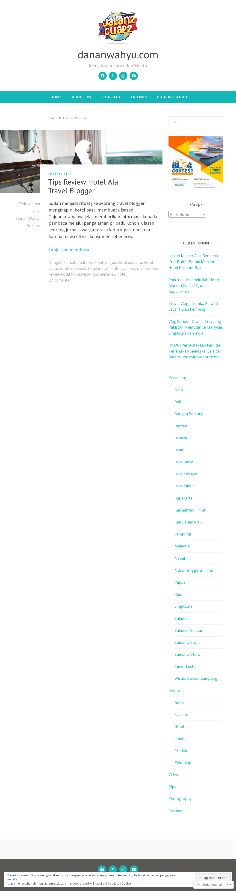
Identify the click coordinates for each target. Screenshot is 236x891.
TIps (67, 173)
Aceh (178, 389)
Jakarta (180, 438)
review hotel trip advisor (70, 274)
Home (56, 96)
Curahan (175, 810)
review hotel (147, 268)
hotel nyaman (123, 268)
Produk (180, 750)
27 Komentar (60, 280)
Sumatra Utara (187, 654)
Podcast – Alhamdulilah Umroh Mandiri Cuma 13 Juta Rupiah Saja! (194, 285)
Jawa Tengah (185, 473)
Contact (111, 96)
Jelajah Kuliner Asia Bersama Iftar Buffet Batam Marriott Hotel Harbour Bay (193, 261)
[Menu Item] (102, 76)
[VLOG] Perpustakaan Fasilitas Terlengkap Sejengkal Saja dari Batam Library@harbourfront (195, 351)
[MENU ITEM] (102, 869)
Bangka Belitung (189, 413)
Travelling (177, 377)
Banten (180, 426)
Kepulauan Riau (188, 522)
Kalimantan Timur (190, 510)
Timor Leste (184, 666)
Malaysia (182, 546)
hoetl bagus (105, 262)
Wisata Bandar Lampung (195, 678)
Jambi (179, 450)
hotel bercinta (130, 262)
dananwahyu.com (118, 54)
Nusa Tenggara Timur (193, 570)
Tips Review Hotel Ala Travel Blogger (83, 186)
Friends (139, 96)
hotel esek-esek (72, 268)
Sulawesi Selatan (188, 630)
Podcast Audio (173, 96)
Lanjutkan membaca (69, 250)
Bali (177, 401)
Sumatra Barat (187, 642)
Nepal (179, 558)
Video (173, 774)
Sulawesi (181, 618)
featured (85, 262)
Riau (178, 594)
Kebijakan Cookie (119, 883)
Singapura (183, 606)
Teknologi (183, 762)
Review (174, 690)
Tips (172, 786)
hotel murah (98, 268)
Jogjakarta (183, 498)
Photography (180, 798)
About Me (82, 96)
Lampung (182, 534)
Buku (179, 702)
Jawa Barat (183, 462)
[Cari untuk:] (195, 121)
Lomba (180, 738)
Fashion (181, 714)
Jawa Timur (184, 485)
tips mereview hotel (109, 274)
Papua (180, 582)
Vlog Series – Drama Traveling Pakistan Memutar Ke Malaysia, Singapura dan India (195, 327)
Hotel (54, 173)
